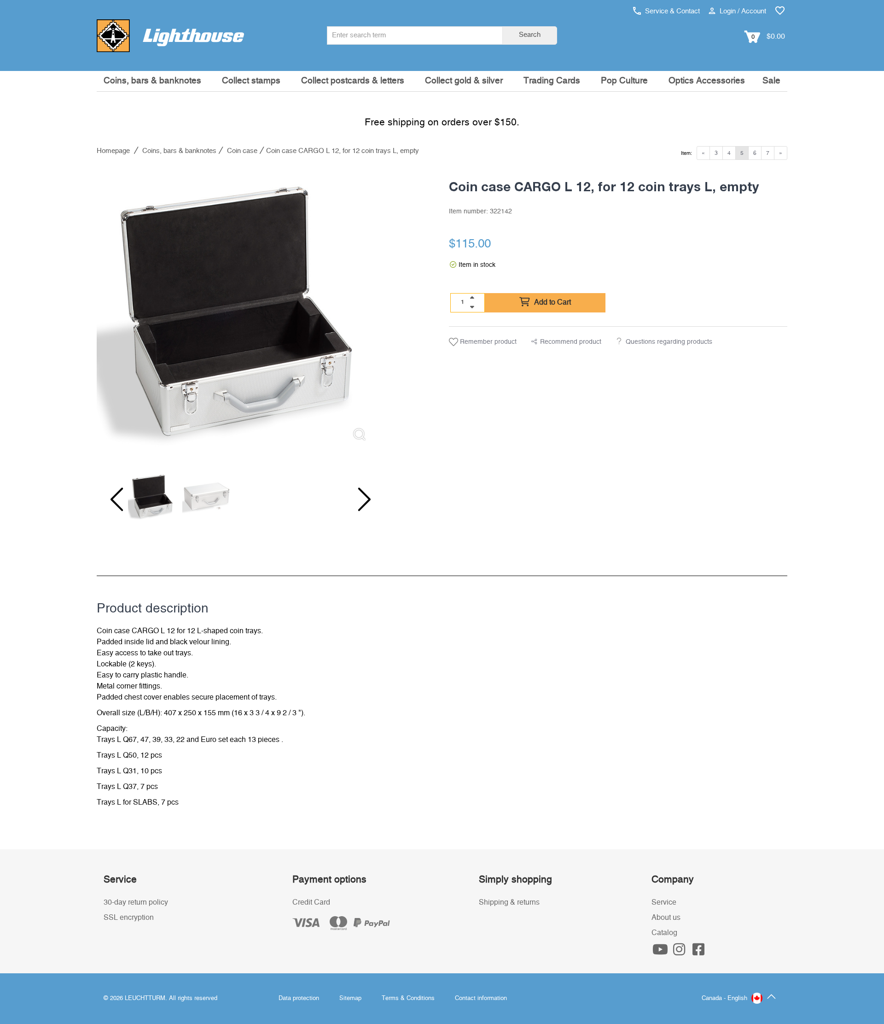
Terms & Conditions (408, 998)
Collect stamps (251, 81)
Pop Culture (624, 81)
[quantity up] (472, 298)
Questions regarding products (669, 342)
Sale (771, 81)
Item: (686, 153)
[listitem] (237, 308)
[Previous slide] (115, 499)
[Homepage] (170, 35)
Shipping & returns (509, 902)
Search (530, 34)
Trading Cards (551, 81)
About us (665, 917)
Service (663, 902)
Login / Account (742, 11)
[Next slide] (358, 499)
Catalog (664, 932)
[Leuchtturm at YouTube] (661, 952)
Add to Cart (551, 302)
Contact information (481, 998)
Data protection (299, 998)
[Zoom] (359, 434)
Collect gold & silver (464, 81)
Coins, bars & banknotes (152, 81)
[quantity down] (472, 307)
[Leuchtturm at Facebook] (698, 952)
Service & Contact (671, 11)
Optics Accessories (707, 81)
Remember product (487, 342)
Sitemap (350, 998)
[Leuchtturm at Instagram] (680, 952)
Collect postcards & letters (352, 81)
